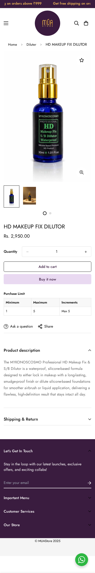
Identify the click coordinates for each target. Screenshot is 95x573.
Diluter (31, 44)
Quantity (10, 251)
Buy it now (47, 279)
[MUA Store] (47, 23)
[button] (86, 23)
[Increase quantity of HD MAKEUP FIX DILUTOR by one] (85, 252)
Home (12, 44)
